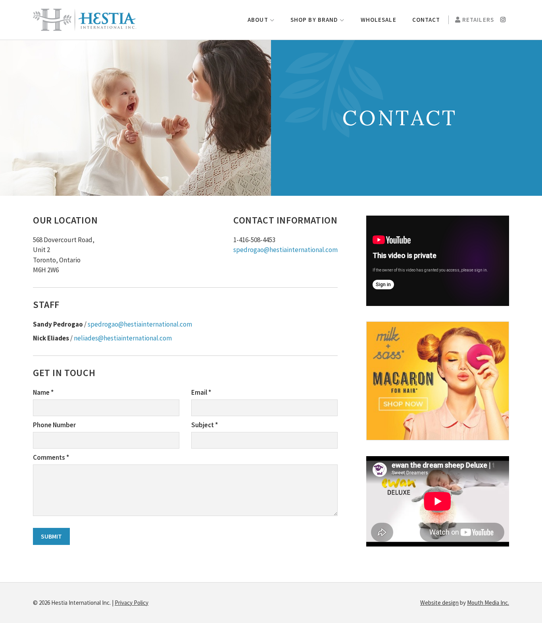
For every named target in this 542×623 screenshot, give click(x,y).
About (258, 19)
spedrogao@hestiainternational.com (285, 249)
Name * (43, 392)
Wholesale (378, 19)
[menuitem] (261, 20)
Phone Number (54, 424)
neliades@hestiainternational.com (123, 338)
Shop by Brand (314, 19)
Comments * (51, 457)
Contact (426, 19)
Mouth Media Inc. (488, 602)
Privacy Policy (131, 602)
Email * (201, 392)
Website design (439, 602)
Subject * (204, 424)
